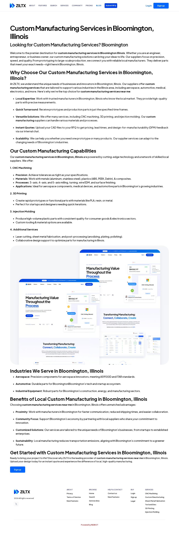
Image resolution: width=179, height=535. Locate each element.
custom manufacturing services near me (120, 458)
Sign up (17, 469)
